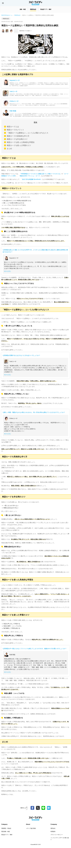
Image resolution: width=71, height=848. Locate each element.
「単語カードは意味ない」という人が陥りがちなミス (27, 133)
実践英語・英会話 (6, 828)
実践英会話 (17, 15)
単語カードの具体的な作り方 (18, 136)
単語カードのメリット (15, 130)
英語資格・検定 (5, 831)
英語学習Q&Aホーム (6, 15)
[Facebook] (32, 808)
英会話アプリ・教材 (6, 834)
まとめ (9, 148)
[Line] (43, 808)
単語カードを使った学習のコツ (19, 145)
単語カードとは (13, 127)
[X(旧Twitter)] (38, 808)
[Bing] (49, 808)
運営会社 (53, 828)
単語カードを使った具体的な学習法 (20, 142)
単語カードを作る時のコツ (17, 139)
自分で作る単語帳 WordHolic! (31, 179)
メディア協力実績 (31, 828)
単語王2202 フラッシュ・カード (30, 176)
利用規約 (53, 831)
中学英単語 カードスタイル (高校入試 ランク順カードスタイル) (40, 174)
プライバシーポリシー (57, 834)
